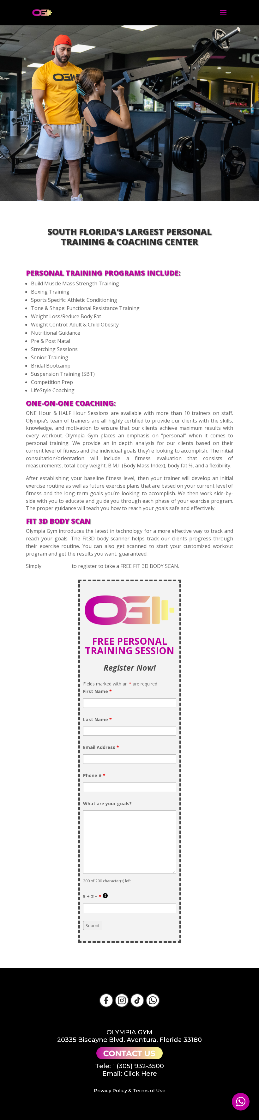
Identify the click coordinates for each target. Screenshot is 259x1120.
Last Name (97, 719)
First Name (97, 691)
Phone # (94, 775)
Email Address (101, 747)
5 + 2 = (95, 896)
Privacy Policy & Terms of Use (130, 1090)
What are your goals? (107, 803)
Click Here (140, 1073)
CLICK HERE (56, 566)
